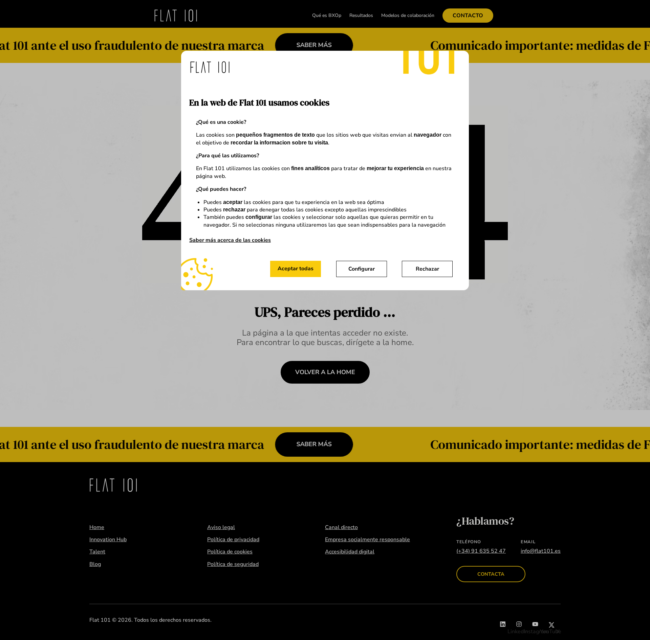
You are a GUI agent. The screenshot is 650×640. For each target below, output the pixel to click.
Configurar (361, 269)
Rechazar (427, 269)
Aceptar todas (295, 268)
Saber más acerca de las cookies (230, 240)
